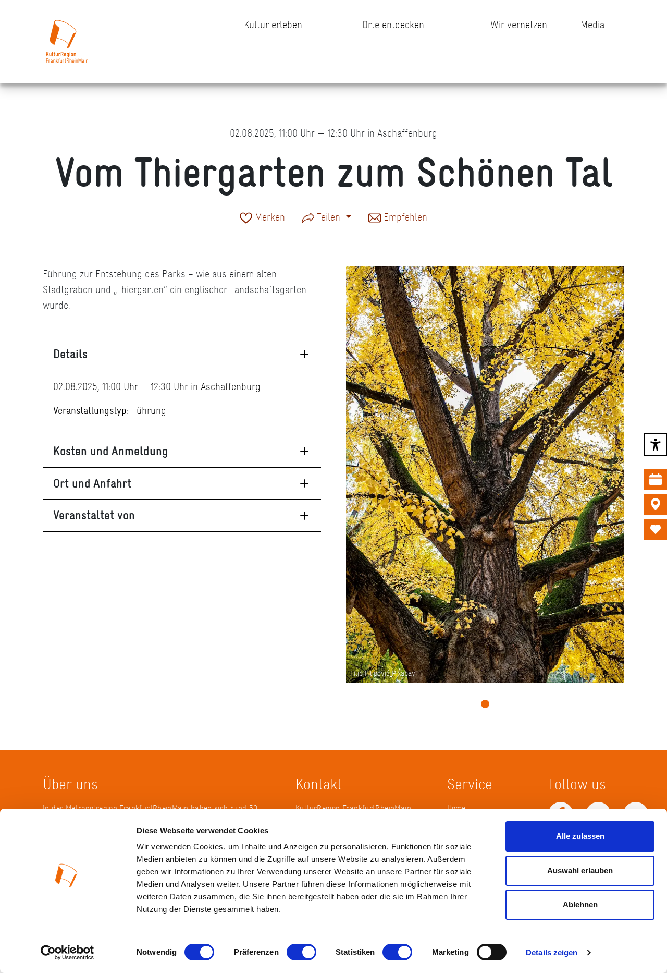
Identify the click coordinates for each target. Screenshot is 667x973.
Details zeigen (551, 952)
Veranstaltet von (94, 515)
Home (456, 807)
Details (70, 353)
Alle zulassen (580, 836)
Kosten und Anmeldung (110, 450)
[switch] (301, 952)
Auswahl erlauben (580, 870)
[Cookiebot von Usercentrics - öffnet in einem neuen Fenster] (67, 952)
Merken (268, 218)
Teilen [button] (328, 217)
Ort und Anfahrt (92, 483)
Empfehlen (404, 218)
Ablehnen (580, 904)
